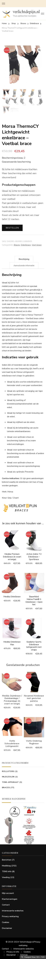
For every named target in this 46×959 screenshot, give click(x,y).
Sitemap (24, 955)
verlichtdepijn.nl (26, 12)
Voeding (6, 877)
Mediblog (6, 865)
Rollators (8, 771)
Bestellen (12, 227)
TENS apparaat (10, 782)
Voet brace (37, 245)
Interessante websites (13, 910)
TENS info (6, 871)
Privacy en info (12, 951)
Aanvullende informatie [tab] (24, 265)
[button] (39, 50)
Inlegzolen (8, 777)
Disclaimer (7, 928)
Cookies (5, 922)
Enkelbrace (26, 245)
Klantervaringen (9, 899)
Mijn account (8, 893)
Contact (6, 904)
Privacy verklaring (10, 916)
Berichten (6, 859)
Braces (17, 245)
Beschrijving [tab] (24, 259)
